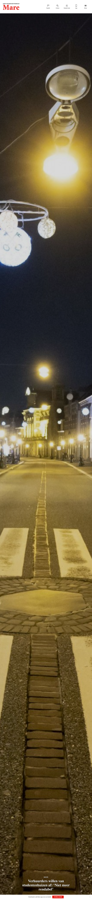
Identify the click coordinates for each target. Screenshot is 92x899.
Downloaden (58, 897)
